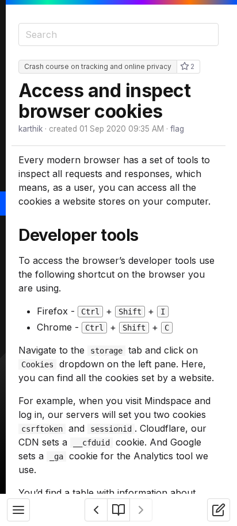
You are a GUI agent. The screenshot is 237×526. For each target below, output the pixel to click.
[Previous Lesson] (96, 509)
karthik (30, 128)
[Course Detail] (118, 509)
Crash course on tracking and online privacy (97, 66)
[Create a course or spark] (218, 509)
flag (177, 128)
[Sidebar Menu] (18, 509)
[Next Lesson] (140, 509)
